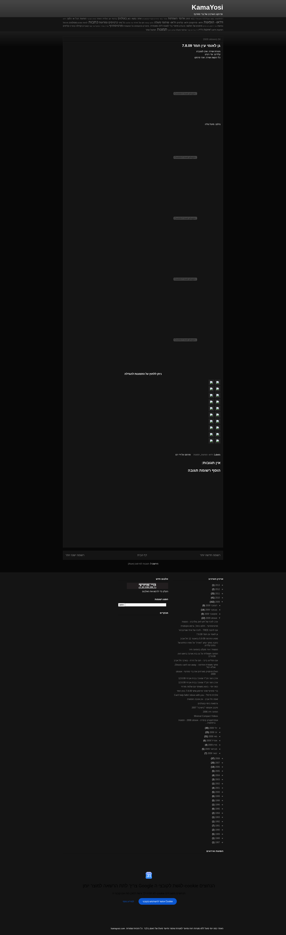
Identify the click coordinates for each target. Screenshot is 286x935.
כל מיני (122, 22)
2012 (217, 589)
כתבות (93, 22)
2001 (217, 788)
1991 (217, 825)
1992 (217, 821)
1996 (217, 804)
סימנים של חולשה (194, 26)
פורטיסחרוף (116, 25)
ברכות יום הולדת (110, 19)
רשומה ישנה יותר (75, 555)
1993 (217, 817)
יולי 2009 (213, 728)
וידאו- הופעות (213, 22)
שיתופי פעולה (181, 30)
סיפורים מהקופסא (141, 26)
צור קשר (92, 26)
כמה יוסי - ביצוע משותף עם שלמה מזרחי (199, 686)
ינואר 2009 (212, 753)
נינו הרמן (206, 26)
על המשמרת (128, 26)
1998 (217, 800)
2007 (217, 763)
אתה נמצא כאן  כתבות (209, 19)
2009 (217, 602)
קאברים (85, 26)
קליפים (66, 26)
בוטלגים (122, 18)
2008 (217, 758)
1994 (217, 813)
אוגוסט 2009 (211, 618)
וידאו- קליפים (183, 22)
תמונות (162, 29)
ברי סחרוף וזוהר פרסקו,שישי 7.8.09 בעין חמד (197, 691)
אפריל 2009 (211, 740)
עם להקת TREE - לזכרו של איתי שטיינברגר (198, 630)
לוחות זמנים (82, 23)
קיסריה (72, 26)
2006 (217, 767)
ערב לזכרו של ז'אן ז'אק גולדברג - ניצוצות (200, 621)
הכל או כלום (73, 18)
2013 (217, 585)
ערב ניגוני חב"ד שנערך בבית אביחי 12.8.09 (198, 678)
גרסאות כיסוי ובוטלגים (208, 703)
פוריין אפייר (104, 26)
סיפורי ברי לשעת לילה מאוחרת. (164, 26)
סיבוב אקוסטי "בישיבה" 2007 (205, 707)
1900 (188, 19)
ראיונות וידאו (217, 30)
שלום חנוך (171, 30)
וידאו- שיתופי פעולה (165, 22)
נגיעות (220, 26)
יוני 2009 (213, 732)
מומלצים (73, 22)
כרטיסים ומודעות (108, 22)
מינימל (65, 23)
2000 (217, 792)
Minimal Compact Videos (206, 716)
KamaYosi (207, 7)
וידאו (64, 19)
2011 (217, 593)
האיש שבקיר (91, 19)
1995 (217, 809)
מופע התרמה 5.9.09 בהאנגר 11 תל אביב (199, 638)
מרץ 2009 (212, 745)
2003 (217, 779)
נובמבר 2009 (211, 610)
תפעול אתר (151, 30)
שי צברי (189, 30)
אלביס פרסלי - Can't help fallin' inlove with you (196, 695)
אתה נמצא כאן (135, 18)
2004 (217, 775)
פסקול (97, 26)
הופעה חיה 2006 (210, 712)
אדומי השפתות (176, 18)
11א (193, 19)
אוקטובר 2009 (210, 614)
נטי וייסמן (213, 26)
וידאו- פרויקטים (196, 22)
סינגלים (182, 26)
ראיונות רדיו (205, 29)
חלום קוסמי (149, 23)
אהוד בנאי (163, 19)
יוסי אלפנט (130, 23)
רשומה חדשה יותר (210, 555)
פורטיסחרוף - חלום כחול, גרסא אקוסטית (199, 626)
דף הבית (142, 555)
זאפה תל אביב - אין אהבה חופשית (202, 699)
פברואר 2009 (210, 749)
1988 (217, 838)
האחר (99, 19)
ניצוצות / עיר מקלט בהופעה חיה (203, 649)
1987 (217, 842)
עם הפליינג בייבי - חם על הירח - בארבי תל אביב (196, 660)
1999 (217, 796)
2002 (217, 783)
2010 (217, 597)
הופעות (83, 18)
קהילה (79, 26)
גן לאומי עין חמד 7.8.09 (207, 634)
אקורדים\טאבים (148, 19)
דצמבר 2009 (211, 605)
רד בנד (195, 30)
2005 (217, 771)
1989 (217, 834)
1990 (217, 830)
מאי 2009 (212, 736)
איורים (156, 19)
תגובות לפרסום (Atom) (138, 564)
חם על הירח (139, 23)
